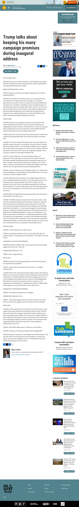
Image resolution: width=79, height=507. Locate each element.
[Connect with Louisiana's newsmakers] (64, 330)
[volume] (9, 7)
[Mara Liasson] (6, 353)
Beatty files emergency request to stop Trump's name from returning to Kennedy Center (65, 149)
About (29, 485)
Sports (55, 210)
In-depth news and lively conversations (64, 279)
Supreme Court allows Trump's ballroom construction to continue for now (65, 132)
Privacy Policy (31, 492)
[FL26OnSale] (64, 63)
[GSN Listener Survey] (64, 89)
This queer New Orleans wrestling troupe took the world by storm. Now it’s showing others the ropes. (65, 244)
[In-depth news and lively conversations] (64, 263)
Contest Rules (64, 488)
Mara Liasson (11, 65)
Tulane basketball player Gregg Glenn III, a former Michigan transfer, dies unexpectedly (64, 225)
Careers (46, 488)
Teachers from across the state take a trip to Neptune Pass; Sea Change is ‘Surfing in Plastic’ (69, 462)
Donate (72, 2)
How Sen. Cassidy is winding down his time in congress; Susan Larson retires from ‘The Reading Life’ (70, 385)
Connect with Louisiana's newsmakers (64, 343)
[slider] (11, 7)
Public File (46, 485)
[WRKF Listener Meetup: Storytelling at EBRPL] (64, 39)
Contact (30, 488)
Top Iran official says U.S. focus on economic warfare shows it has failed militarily (65, 158)
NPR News (56, 125)
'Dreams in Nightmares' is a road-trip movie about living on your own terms (66, 140)
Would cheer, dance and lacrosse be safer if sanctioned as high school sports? (66, 217)
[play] (4, 8)
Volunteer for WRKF (49, 492)
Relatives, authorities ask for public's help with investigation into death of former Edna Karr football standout (66, 235)
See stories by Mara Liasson (21, 355)
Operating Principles (66, 485)
